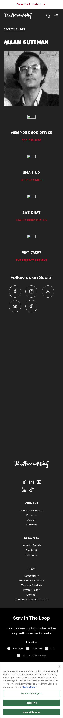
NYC (53, 648)
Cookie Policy (29, 687)
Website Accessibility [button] (31, 580)
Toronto (37, 648)
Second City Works (34, 655)
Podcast (31, 515)
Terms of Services (31, 585)
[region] (31, 690)
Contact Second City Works (31, 599)
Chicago (18, 648)
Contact (31, 594)
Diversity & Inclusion (31, 510)
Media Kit (31, 550)
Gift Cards (32, 555)
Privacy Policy (31, 590)
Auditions (31, 524)
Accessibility (31, 575)
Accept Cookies (31, 712)
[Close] (59, 666)
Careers (31, 520)
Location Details (31, 545)
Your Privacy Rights (31, 693)
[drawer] (56, 16)
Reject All (31, 702)
